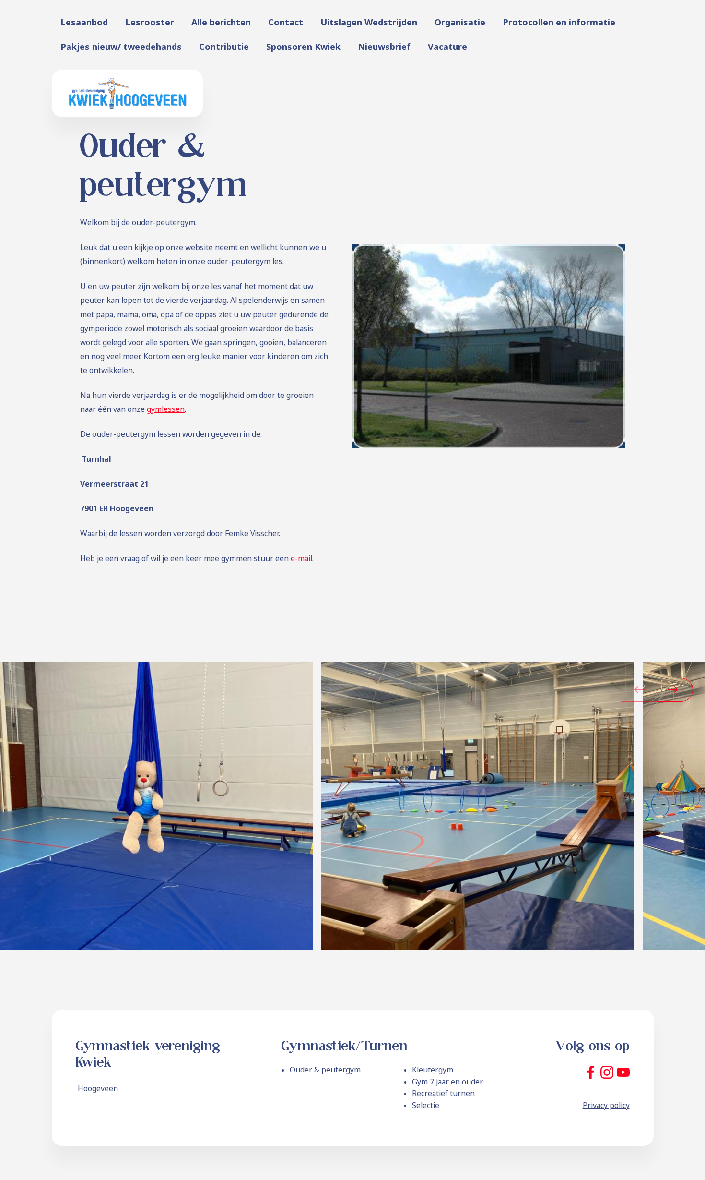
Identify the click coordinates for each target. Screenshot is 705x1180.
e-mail (301, 558)
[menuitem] (84, 22)
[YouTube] (623, 1072)
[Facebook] (590, 1072)
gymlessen (166, 409)
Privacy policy (606, 1105)
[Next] (669, 690)
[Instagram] (606, 1072)
